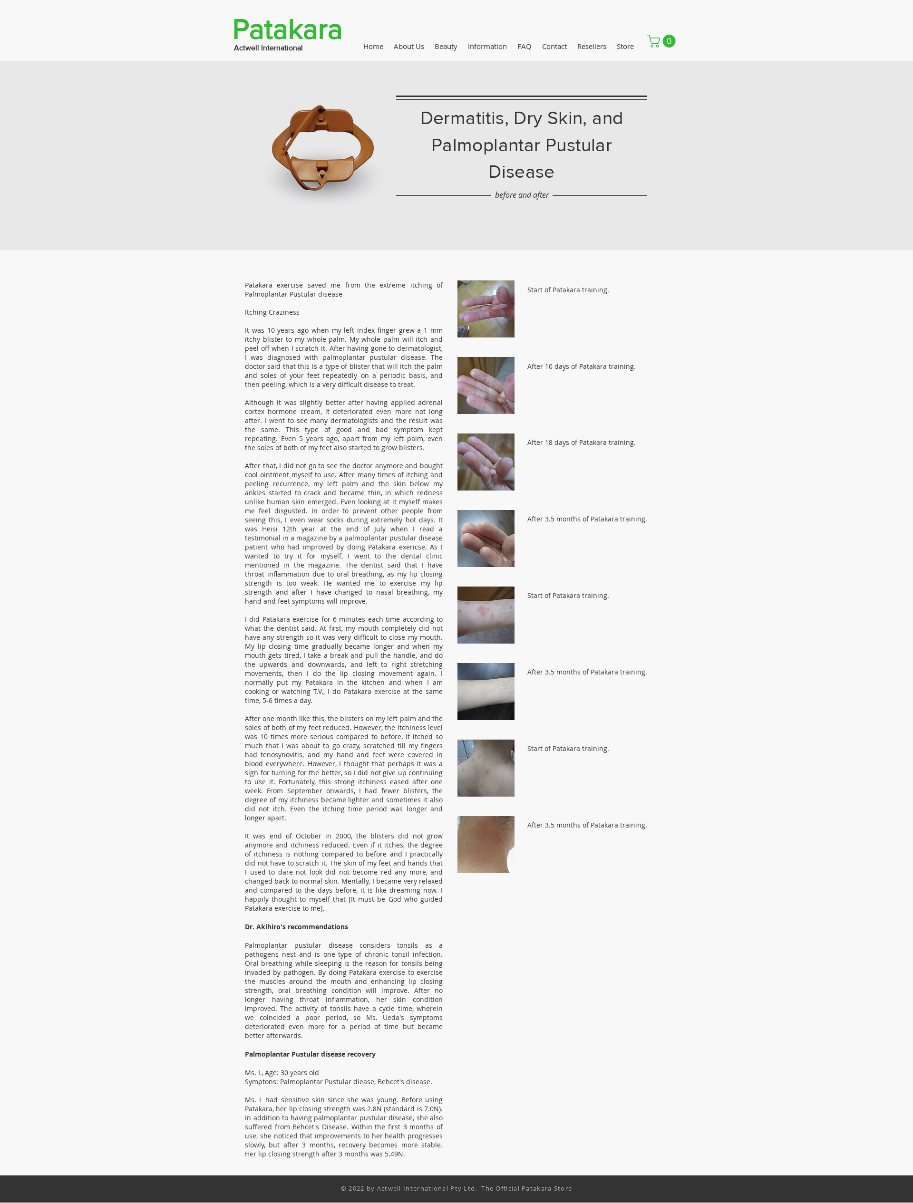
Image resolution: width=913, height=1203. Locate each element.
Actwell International (268, 48)
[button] (663, 41)
